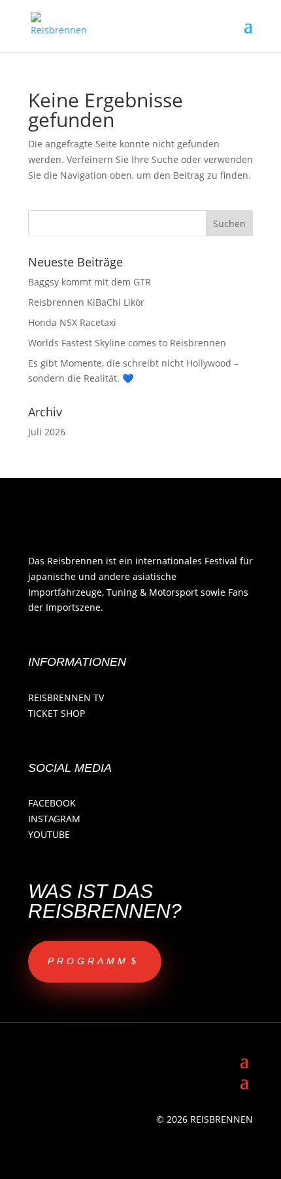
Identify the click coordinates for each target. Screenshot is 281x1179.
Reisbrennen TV (66, 697)
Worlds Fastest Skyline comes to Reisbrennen (127, 342)
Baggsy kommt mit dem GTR (89, 282)
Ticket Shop (56, 713)
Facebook (52, 803)
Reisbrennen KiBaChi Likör (86, 302)
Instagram (54, 818)
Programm (88, 961)
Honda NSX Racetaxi (72, 322)
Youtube (49, 834)
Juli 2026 (46, 432)
